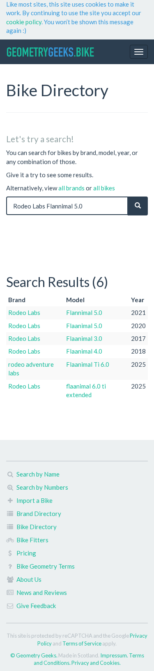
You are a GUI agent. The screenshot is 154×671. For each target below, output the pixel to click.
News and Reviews (41, 592)
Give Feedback (36, 605)
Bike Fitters (32, 540)
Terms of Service (81, 643)
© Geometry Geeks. (34, 655)
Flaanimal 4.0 (84, 351)
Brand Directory (38, 513)
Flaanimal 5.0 (84, 325)
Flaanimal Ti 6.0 (87, 364)
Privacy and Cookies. (96, 662)
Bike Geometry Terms (45, 566)
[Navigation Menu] (139, 52)
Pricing (26, 553)
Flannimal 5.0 (84, 312)
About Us (28, 579)
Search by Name (38, 474)
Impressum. (114, 655)
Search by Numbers (42, 487)
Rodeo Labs (24, 312)
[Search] (138, 206)
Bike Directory (36, 526)
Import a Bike (34, 500)
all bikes (104, 188)
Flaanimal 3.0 (84, 338)
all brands (71, 188)
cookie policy (23, 21)
